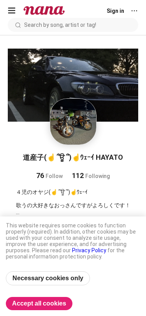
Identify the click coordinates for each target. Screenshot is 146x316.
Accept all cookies (39, 303)
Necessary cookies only (47, 278)
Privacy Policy (89, 250)
